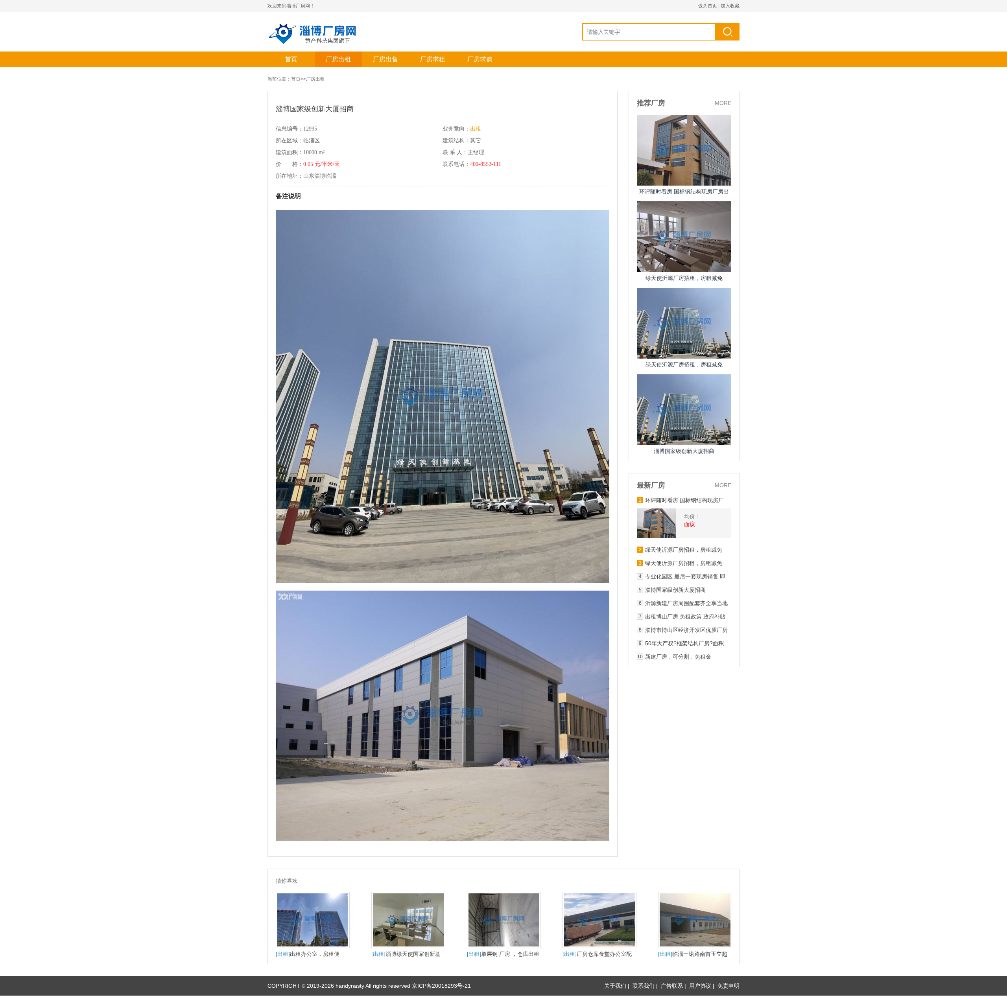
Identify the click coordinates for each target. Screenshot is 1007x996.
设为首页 (707, 6)
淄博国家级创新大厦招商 (684, 451)
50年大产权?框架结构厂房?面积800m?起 (684, 643)
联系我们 (644, 986)
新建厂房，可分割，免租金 (678, 657)
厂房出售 (385, 59)
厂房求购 (479, 59)
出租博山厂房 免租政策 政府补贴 (685, 616)
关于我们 (615, 986)
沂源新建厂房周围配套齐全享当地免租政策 (686, 603)
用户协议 (700, 986)
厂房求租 (432, 59)
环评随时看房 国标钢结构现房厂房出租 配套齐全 (684, 500)
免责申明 (728, 986)
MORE (723, 103)
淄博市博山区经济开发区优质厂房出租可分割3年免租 (686, 630)
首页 (291, 59)
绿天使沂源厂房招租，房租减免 (684, 278)
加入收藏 (730, 6)
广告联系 (672, 986)
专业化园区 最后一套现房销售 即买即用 (685, 576)
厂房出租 (338, 59)
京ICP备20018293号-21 (441, 986)
